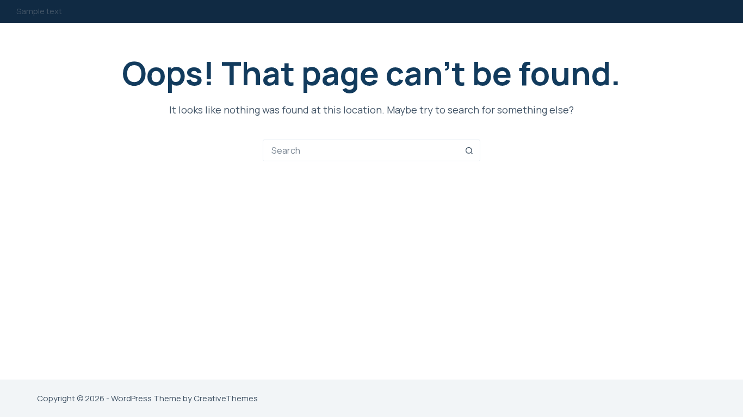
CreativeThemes (226, 398)
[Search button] (469, 150)
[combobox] (361, 150)
